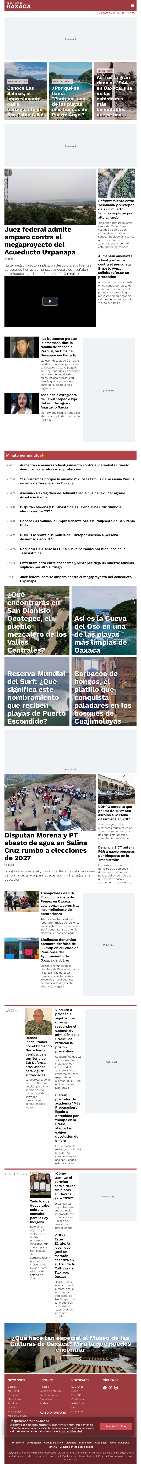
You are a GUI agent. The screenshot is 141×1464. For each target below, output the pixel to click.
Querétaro (46, 1399)
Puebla (44, 1403)
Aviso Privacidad (119, 1442)
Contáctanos (33, 1442)
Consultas (77, 1411)
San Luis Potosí (49, 1395)
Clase (74, 1390)
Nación (12, 1407)
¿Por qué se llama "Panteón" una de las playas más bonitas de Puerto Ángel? (69, 101)
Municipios (14, 1399)
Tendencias (105, 70)
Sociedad (14, 1395)
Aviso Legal (100, 1442)
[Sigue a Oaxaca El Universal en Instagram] (117, 1387)
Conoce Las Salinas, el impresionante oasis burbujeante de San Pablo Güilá (25, 101)
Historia (52, 1446)
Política (12, 1403)
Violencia (71, 1442)
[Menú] (133, 5)
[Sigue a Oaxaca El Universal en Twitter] (111, 1387)
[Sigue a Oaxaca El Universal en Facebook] (106, 1387)
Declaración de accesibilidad (76, 1446)
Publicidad (85, 1442)
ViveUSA (76, 1395)
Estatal (12, 1386)
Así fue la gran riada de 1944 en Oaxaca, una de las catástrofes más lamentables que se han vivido (114, 99)
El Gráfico (77, 1386)
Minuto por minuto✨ (25, 455)
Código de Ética (53, 1442)
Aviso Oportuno (80, 1403)
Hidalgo (44, 1386)
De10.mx (76, 1407)
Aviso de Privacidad (70, 1431)
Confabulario (79, 1399)
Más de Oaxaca (18, 81)
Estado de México (51, 1390)
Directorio (18, 1442)
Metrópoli (14, 1390)
